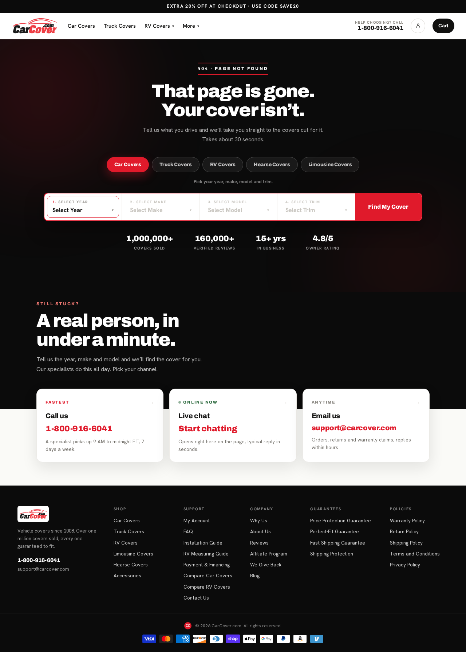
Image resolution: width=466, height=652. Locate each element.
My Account (196, 520)
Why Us (258, 520)
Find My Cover (388, 207)
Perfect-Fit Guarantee (334, 531)
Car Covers (81, 25)
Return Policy (404, 531)
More (191, 25)
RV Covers (159, 25)
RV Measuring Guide (206, 553)
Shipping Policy (406, 542)
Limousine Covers (330, 164)
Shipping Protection (331, 553)
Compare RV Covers (206, 587)
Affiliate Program (268, 553)
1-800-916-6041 (38, 560)
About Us (260, 531)
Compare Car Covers (207, 575)
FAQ (188, 531)
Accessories (127, 575)
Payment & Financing (206, 564)
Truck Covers (120, 25)
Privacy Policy (405, 564)
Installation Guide (202, 542)
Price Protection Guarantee (340, 520)
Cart (443, 25)
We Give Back (265, 564)
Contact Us (196, 597)
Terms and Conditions (415, 553)
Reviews (259, 542)
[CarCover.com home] (35, 25)
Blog (255, 575)
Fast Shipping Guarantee (337, 542)
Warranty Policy (407, 520)
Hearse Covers (272, 164)
